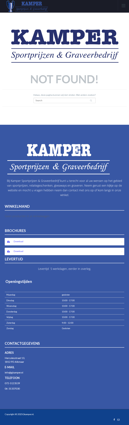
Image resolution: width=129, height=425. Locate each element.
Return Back (64, 112)
